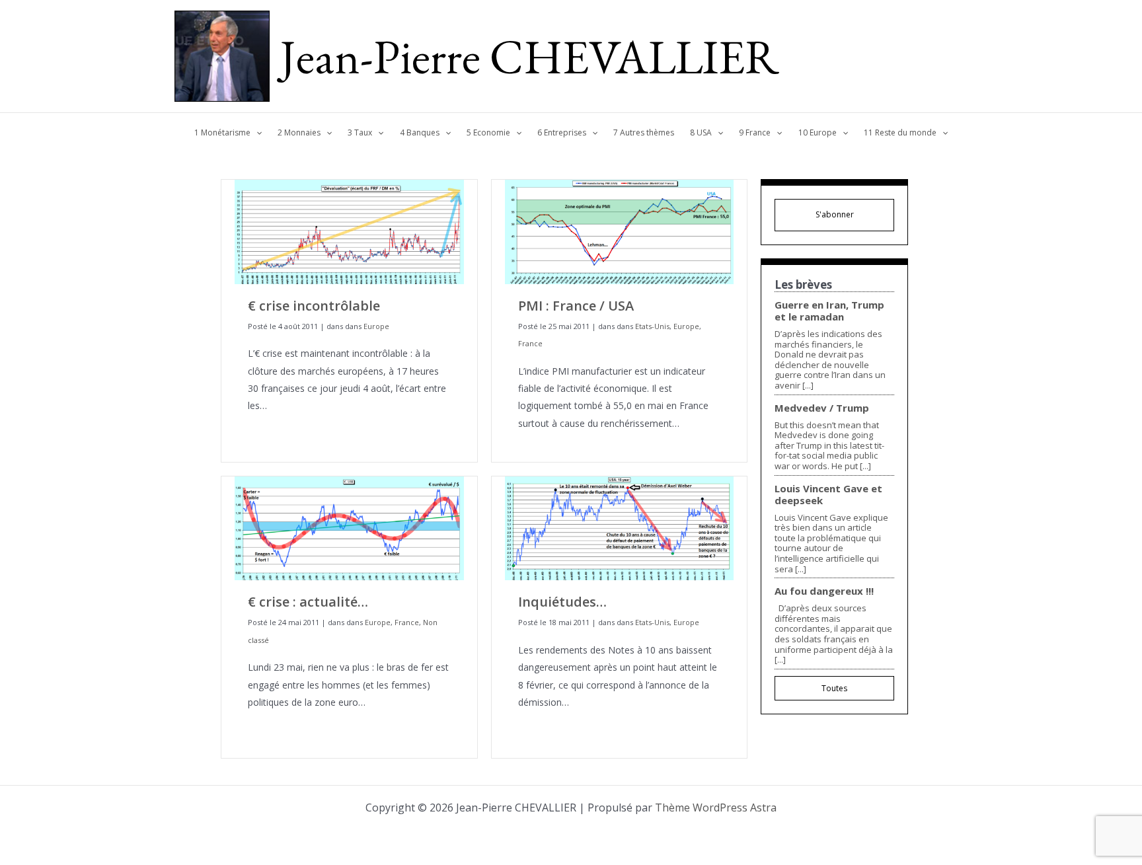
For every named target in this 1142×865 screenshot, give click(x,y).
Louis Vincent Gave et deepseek (828, 494)
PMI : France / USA (576, 306)
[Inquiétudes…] (619, 527)
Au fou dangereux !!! (824, 590)
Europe (376, 326)
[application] (256, 133)
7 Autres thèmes (643, 132)
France (530, 343)
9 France (755, 132)
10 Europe (817, 132)
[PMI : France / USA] (619, 231)
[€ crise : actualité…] (349, 527)
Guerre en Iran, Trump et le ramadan (829, 310)
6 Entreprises (561, 132)
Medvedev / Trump (822, 407)
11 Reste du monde (900, 132)
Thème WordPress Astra (716, 807)
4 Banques (419, 132)
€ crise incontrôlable (314, 306)
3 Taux (360, 132)
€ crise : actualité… (308, 602)
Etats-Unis (652, 326)
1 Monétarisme (222, 132)
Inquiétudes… (562, 602)
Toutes (834, 688)
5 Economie (488, 132)
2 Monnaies (299, 132)
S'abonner (835, 214)
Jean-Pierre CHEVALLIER (529, 56)
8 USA (701, 132)
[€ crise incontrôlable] (349, 231)
